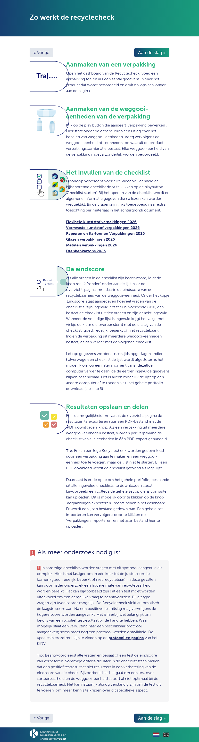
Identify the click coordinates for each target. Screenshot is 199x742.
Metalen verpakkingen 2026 (91, 245)
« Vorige (41, 52)
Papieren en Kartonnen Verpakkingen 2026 (105, 233)
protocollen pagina (126, 637)
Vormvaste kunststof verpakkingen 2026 (103, 227)
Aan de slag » (152, 52)
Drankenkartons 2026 (86, 251)
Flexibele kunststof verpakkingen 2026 (101, 221)
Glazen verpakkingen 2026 (90, 239)
